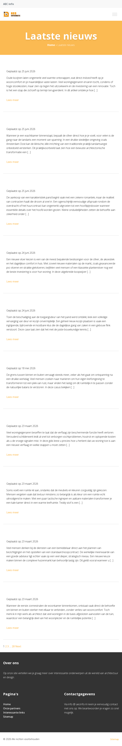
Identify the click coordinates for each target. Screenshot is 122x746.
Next (18, 646)
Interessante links (14, 712)
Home (51, 45)
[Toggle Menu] (114, 14)
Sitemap (8, 716)
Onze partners (11, 708)
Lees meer (12, 100)
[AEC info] (11, 14)
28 (13, 646)
